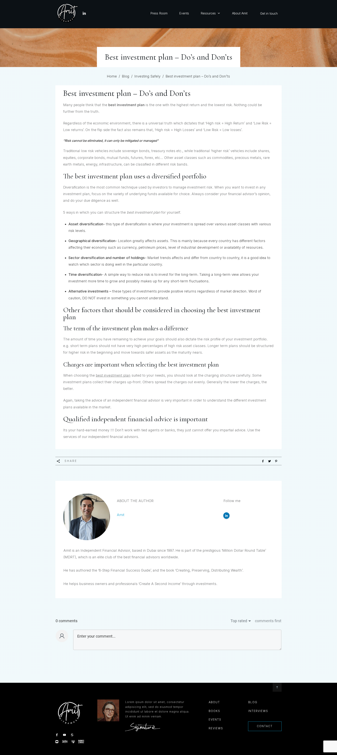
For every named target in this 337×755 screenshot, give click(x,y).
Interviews (258, 711)
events (215, 719)
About (214, 702)
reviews (216, 728)
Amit (120, 515)
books (214, 711)
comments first (268, 620)
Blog (252, 702)
